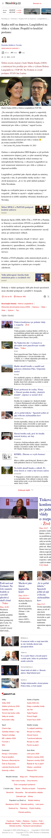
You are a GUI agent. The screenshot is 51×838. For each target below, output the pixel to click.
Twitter (18, 821)
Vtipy (16, 457)
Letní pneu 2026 (33, 754)
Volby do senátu (8, 716)
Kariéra (34, 821)
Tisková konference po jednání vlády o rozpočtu (29, 323)
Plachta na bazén (28, 788)
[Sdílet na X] (48, 296)
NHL (3, 745)
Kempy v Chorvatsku (9, 754)
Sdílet (15, 52)
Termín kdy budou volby (11, 713)
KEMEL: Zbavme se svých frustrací (29, 454)
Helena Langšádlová (25, 304)
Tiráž (40, 821)
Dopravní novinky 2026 (35, 760)
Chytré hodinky (35, 808)
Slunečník (10, 792)
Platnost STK (32, 770)
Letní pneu (40, 804)
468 (23, 53)
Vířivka (30, 796)
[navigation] (3, 3)
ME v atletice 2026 (9, 738)
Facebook (10, 821)
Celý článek (43, 565)
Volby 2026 (6, 703)
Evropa (16, 374)
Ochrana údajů (38, 823)
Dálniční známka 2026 (35, 757)
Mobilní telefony (34, 800)
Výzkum (11, 310)
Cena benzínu (32, 781)
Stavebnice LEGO (12, 804)
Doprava (35, 307)
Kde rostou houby (18, 781)
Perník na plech (33, 745)
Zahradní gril (21, 796)
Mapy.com (24, 777)
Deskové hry (13, 808)
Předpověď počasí (36, 777)
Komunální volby (8, 720)
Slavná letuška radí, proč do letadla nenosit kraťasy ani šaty (29, 434)
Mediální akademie (12, 823)
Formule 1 (6, 742)
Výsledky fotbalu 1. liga (10, 732)
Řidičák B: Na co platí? (35, 764)
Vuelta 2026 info (33, 703)
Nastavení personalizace (32, 826)
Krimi (16, 351)
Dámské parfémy (27, 804)
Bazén (18, 788)
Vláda (43, 307)
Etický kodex (26, 823)
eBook (7, 52)
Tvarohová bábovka (34, 738)
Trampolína (41, 788)
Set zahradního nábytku (34, 792)
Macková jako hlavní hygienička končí (25, 587)
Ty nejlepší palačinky (34, 728)
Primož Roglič (32, 716)
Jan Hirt (30, 710)
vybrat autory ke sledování (9, 48)
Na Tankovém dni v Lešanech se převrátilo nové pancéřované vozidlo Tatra (29, 345)
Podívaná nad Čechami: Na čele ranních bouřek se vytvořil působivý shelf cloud (6, 591)
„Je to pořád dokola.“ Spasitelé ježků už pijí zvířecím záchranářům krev (31, 414)
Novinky (19, 45)
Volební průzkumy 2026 (11, 706)
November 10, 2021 (29, 145)
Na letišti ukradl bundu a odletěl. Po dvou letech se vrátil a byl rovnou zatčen (31, 469)
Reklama (26, 821)
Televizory (23, 808)
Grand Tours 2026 (34, 720)
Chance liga (6, 728)
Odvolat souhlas (15, 826)
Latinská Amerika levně (10, 767)
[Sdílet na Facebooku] (45, 296)
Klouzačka (19, 792)
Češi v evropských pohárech (24, 784)
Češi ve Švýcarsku (9, 764)
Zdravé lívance (32, 735)
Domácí (4, 213)
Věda (3, 310)
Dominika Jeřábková (8, 45)
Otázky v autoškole (34, 767)
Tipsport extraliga (8, 735)
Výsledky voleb (7, 710)
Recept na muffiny (34, 732)
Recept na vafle (33, 742)
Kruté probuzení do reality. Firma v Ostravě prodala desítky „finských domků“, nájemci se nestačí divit (29, 392)
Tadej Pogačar (32, 713)
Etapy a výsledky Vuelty (35, 706)
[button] (25, 91)
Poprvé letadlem (8, 757)
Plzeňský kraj (18, 418)
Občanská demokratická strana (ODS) (15, 307)
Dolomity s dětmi (8, 770)
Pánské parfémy (25, 812)
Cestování (17, 439)
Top (17, 310)
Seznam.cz (37, 3)
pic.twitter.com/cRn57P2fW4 (12, 142)
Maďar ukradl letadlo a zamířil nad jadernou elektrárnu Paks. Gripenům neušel (29, 369)
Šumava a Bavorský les (10, 760)
